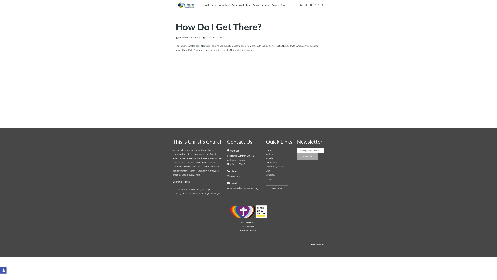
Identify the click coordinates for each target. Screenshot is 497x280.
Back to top (316, 244)
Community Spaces (275, 166)
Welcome (270, 154)
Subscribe (307, 157)
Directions (270, 175)
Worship (270, 158)
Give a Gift (277, 189)
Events (269, 179)
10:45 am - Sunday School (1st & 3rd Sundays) (198, 193)
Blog (268, 171)
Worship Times (181, 181)
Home (269, 150)
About (220, 38)
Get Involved (272, 162)
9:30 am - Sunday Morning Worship (193, 189)
